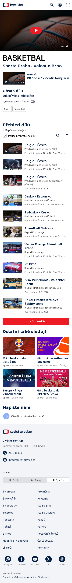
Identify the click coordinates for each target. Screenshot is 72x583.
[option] (14, 480)
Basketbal (19, 108)
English (6, 577)
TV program (10, 491)
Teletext (8, 512)
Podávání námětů (47, 533)
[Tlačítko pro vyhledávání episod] (58, 135)
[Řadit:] (66, 135)
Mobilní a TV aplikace (15, 540)
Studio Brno (44, 505)
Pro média (43, 491)
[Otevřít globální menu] (68, 5)
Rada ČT (42, 519)
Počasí (7, 526)
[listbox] (36, 480)
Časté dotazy (45, 540)
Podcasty (8, 519)
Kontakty (43, 547)
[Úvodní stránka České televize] (17, 432)
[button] (36, 30)
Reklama (42, 498)
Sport (7, 108)
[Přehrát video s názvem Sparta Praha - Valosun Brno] (36, 30)
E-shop (7, 533)
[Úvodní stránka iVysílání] (13, 5)
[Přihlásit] (60, 5)
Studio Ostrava (46, 512)
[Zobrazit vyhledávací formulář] (52, 5)
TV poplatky (10, 505)
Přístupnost (44, 577)
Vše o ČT (8, 547)
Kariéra (41, 526)
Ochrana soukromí (24, 577)
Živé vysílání (10, 498)
